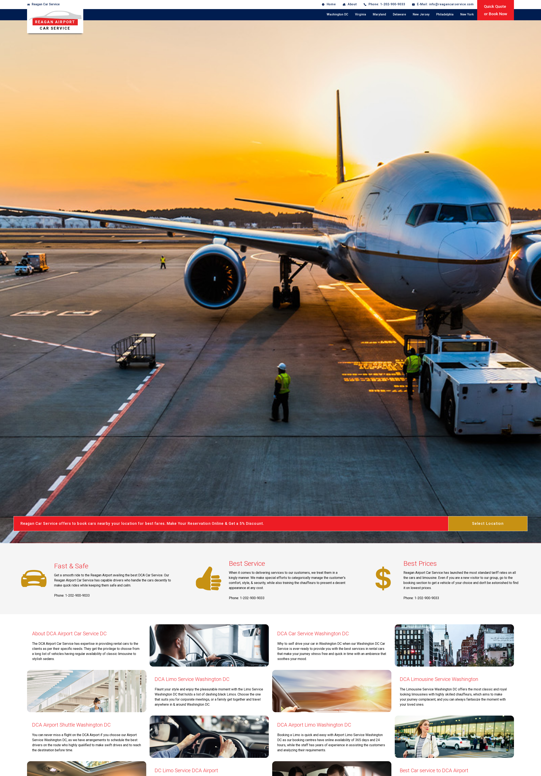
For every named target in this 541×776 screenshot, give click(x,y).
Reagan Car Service (46, 4)
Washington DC (337, 14)
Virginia (360, 14)
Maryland (379, 14)
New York (467, 14)
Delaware (399, 14)
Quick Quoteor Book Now (495, 10)
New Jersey (421, 14)
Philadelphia (445, 14)
